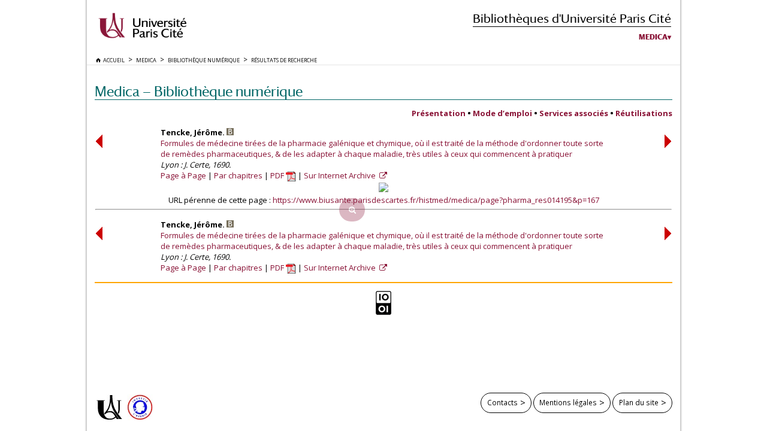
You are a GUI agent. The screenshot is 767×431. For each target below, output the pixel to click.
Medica (653, 37)
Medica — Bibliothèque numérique (199, 91)
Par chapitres (238, 175)
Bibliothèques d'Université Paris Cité (572, 18)
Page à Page (183, 175)
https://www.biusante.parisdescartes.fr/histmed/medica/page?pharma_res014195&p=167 (436, 200)
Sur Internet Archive (341, 175)
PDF (278, 175)
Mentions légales (568, 402)
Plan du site (639, 402)
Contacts (502, 402)
